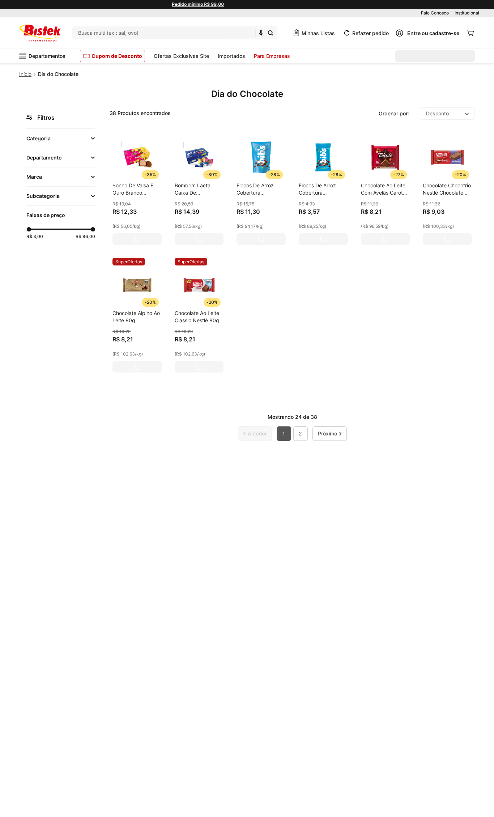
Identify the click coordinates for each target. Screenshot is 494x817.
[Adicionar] (137, 239)
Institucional (467, 13)
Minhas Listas (318, 33)
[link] (128, 262)
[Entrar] (427, 33)
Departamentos (47, 56)
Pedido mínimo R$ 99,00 (247, 4)
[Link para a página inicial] (25, 74)
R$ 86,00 (85, 236)
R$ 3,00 (34, 236)
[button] (60, 138)
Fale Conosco (435, 13)
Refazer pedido (370, 33)
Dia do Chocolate (58, 74)
